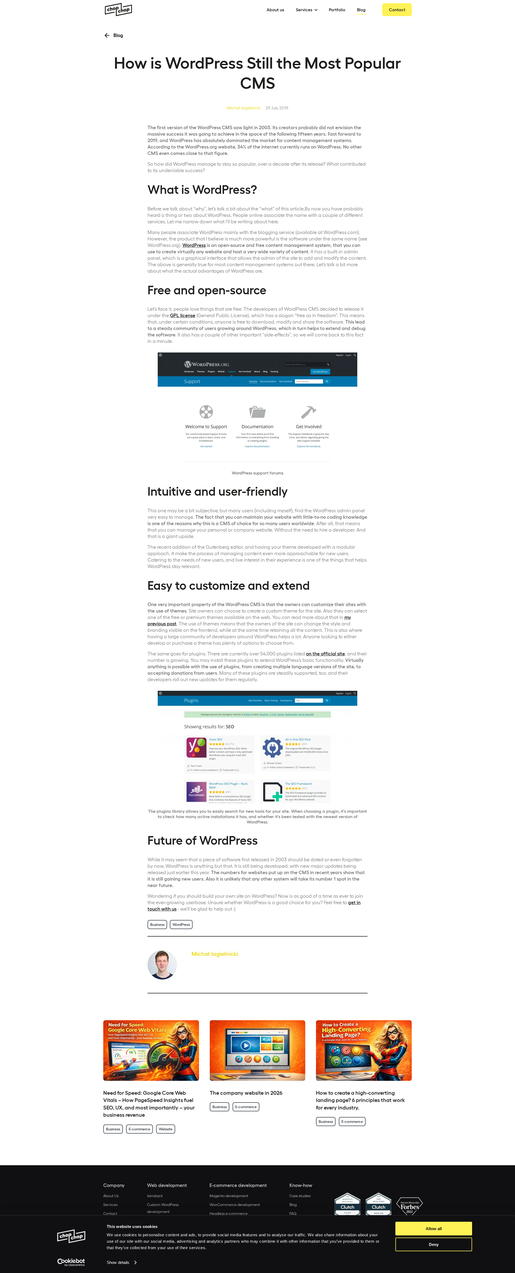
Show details (118, 1262)
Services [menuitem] (304, 9)
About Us (111, 1196)
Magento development (228, 1196)
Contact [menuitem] (397, 9)
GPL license (182, 315)
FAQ (292, 1213)
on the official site (325, 653)
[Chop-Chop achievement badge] (347, 1207)
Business (157, 924)
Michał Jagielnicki (243, 108)
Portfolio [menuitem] (337, 9)
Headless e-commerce (228, 1213)
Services (110, 1205)
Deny (434, 1244)
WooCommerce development (234, 1205)
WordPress (194, 245)
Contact (110, 1213)
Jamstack (155, 1196)
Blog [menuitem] (361, 9)
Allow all (434, 1228)
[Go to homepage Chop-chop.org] (118, 9)
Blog (293, 1205)
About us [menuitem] (275, 9)
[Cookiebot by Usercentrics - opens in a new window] (71, 1263)
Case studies (300, 1196)
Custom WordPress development (163, 1208)
